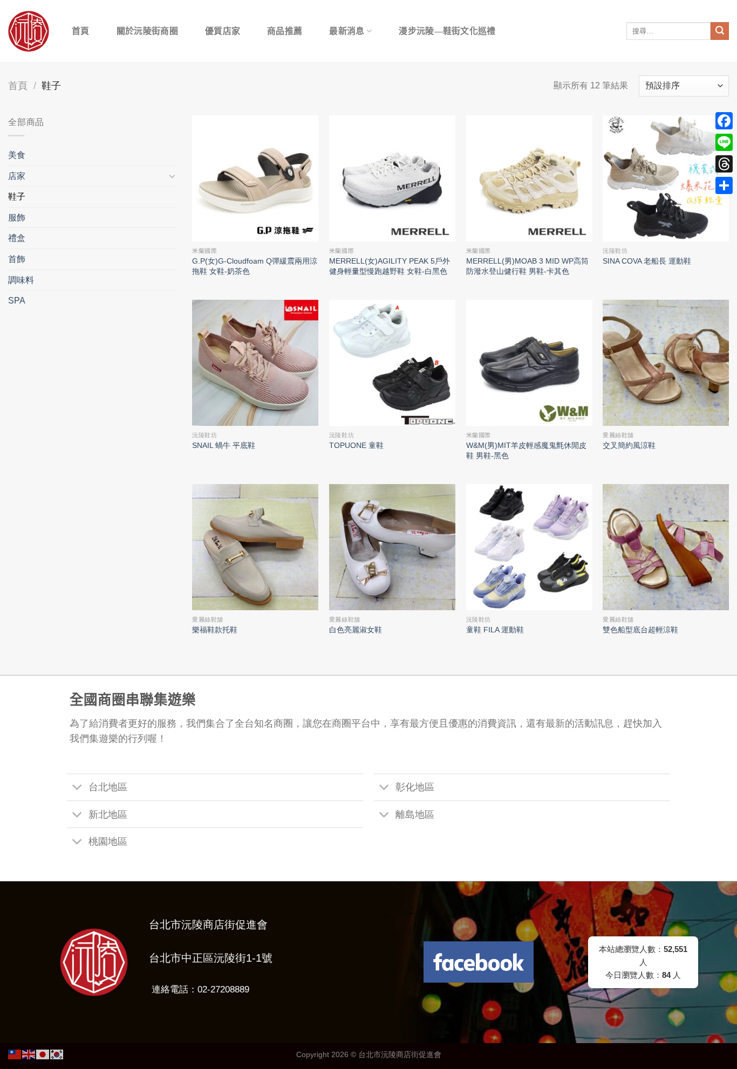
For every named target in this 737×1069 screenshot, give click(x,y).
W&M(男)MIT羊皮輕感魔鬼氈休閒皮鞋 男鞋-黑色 (526, 450)
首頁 (81, 31)
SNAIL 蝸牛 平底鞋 (223, 445)
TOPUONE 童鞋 (356, 445)
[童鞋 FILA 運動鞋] (529, 547)
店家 (16, 176)
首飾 (16, 259)
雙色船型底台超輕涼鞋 (640, 629)
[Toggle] (172, 175)
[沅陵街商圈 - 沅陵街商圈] (28, 31)
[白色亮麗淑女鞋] (392, 547)
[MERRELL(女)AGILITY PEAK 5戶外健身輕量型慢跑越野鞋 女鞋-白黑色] (392, 178)
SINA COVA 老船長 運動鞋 (647, 261)
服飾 (16, 217)
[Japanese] (43, 1053)
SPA (16, 300)
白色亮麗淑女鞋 (355, 629)
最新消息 (346, 31)
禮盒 (16, 238)
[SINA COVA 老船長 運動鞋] (666, 178)
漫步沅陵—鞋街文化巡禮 (447, 31)
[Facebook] (724, 121)
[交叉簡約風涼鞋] (666, 363)
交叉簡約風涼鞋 (629, 445)
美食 (16, 155)
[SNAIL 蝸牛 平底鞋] (255, 363)
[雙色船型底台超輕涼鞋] (666, 547)
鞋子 (16, 196)
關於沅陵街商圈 (147, 31)
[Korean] (57, 1053)
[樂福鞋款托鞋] (255, 547)
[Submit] (720, 31)
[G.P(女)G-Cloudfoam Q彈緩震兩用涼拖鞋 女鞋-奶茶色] (255, 178)
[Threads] (724, 164)
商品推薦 (284, 31)
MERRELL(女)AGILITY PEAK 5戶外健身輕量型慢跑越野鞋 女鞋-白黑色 (389, 266)
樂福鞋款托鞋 (214, 629)
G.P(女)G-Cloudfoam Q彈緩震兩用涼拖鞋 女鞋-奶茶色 (254, 266)
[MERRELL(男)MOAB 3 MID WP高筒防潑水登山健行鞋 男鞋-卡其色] (529, 178)
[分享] (724, 185)
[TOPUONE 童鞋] (392, 363)
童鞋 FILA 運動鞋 (495, 629)
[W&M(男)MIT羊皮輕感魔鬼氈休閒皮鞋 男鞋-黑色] (529, 363)
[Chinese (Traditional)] (15, 1053)
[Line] (724, 142)
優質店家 (222, 31)
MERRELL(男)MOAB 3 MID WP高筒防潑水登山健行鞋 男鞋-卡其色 (527, 266)
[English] (29, 1053)
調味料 (21, 280)
